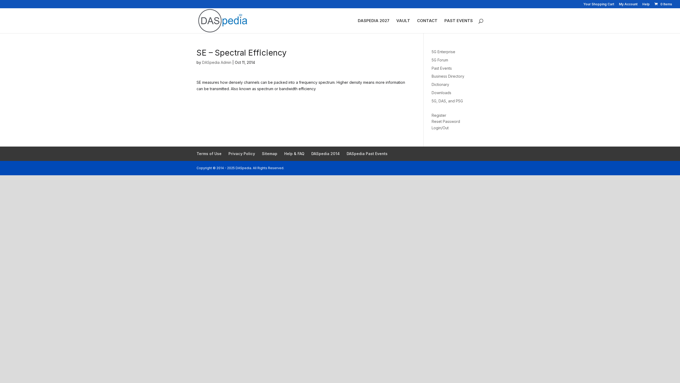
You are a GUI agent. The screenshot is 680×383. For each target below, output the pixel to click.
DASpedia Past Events (367, 153)
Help (646, 4)
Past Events (442, 68)
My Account (628, 4)
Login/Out (440, 128)
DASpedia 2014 (325, 153)
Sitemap (269, 153)
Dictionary (440, 84)
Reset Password (446, 121)
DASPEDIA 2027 (373, 21)
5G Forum (440, 60)
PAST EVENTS (458, 21)
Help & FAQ (294, 153)
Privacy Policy (241, 153)
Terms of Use (209, 153)
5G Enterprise (443, 51)
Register (439, 115)
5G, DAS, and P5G (447, 101)
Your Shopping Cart (598, 4)
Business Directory (448, 76)
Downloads (441, 92)
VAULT (403, 21)
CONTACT (427, 21)
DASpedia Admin (216, 62)
